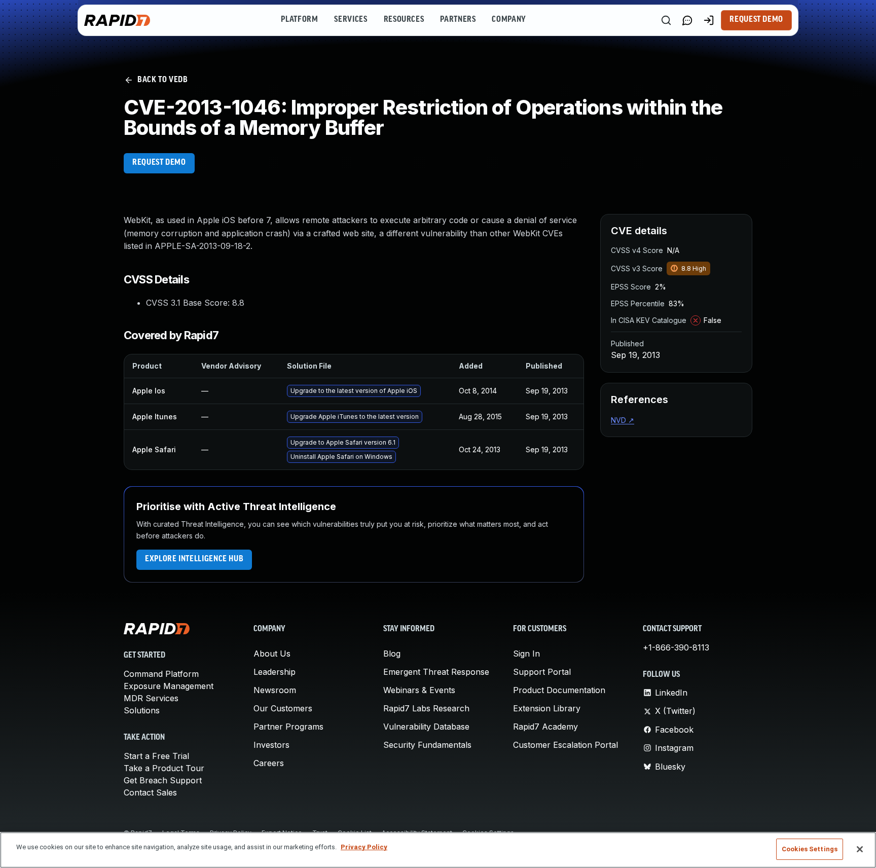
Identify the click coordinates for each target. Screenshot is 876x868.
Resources (404, 20)
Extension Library (546, 708)
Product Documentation (559, 690)
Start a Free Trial (156, 756)
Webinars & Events (419, 690)
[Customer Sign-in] (709, 20)
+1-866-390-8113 (676, 647)
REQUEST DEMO (159, 163)
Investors (271, 745)
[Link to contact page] (687, 20)
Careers (268, 763)
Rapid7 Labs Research (426, 708)
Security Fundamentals (427, 745)
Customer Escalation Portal (565, 745)
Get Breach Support (163, 780)
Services (350, 20)
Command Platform (161, 674)
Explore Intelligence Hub (194, 559)
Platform (299, 20)
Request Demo (756, 20)
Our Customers (282, 708)
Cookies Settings (809, 849)
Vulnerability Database (426, 726)
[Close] (860, 849)
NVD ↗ (622, 420)
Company (509, 20)
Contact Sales (150, 792)
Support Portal (542, 672)
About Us (271, 653)
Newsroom (274, 690)
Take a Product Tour (164, 768)
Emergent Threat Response (436, 672)
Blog (391, 653)
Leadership (274, 672)
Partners (458, 20)
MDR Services (151, 698)
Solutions (142, 710)
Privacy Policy (364, 847)
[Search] (666, 20)
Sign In (526, 653)
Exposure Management (168, 686)
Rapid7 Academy (545, 726)
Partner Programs (288, 726)
